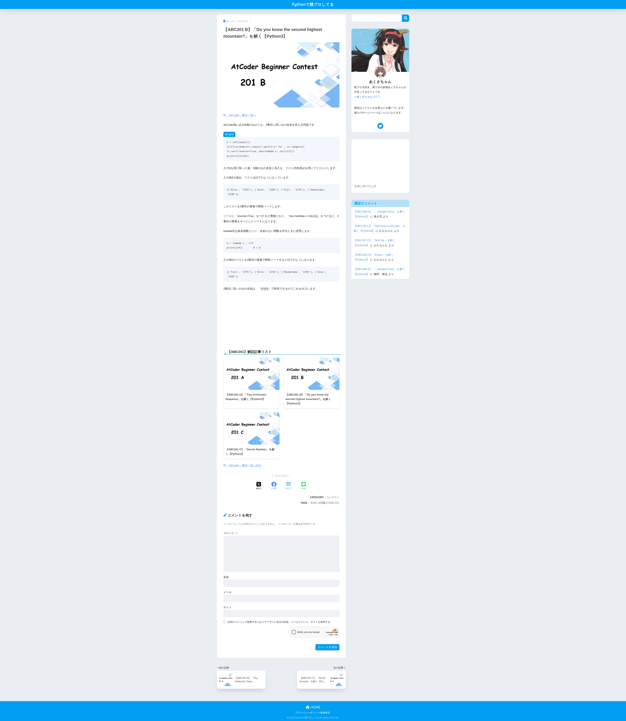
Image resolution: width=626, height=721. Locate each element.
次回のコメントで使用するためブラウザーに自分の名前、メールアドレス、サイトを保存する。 (280, 622)
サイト (227, 607)
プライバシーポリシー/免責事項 (312, 712)
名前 (226, 577)
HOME (315, 707)
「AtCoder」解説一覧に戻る (243, 465)
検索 (405, 18)
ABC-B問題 (319, 502)
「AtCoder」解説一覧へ (241, 115)
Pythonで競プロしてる (313, 4)
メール (227, 592)
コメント (230, 533)
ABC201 (334, 502)
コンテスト (332, 497)
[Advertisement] (281, 318)
